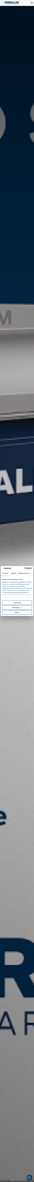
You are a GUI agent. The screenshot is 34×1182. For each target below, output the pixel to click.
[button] (11, 1180)
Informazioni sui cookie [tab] (25, 573)
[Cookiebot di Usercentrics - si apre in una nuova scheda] (24, 568)
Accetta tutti (17, 602)
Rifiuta (17, 612)
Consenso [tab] (5, 573)
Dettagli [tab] (13, 573)
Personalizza (16, 607)
